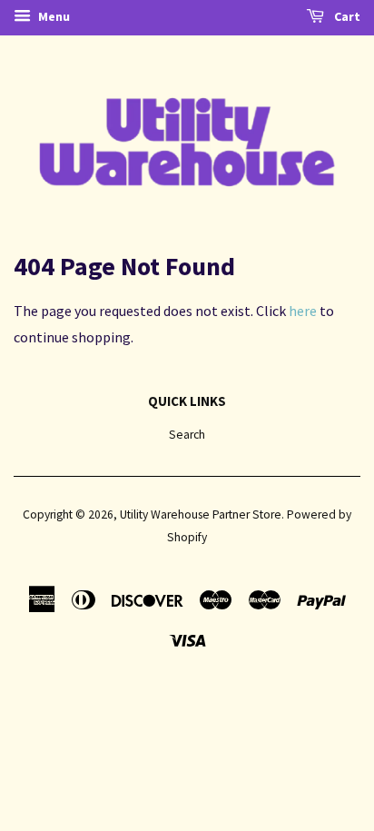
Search (187, 434)
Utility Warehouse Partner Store (200, 514)
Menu (52, 16)
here (303, 311)
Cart (345, 16)
